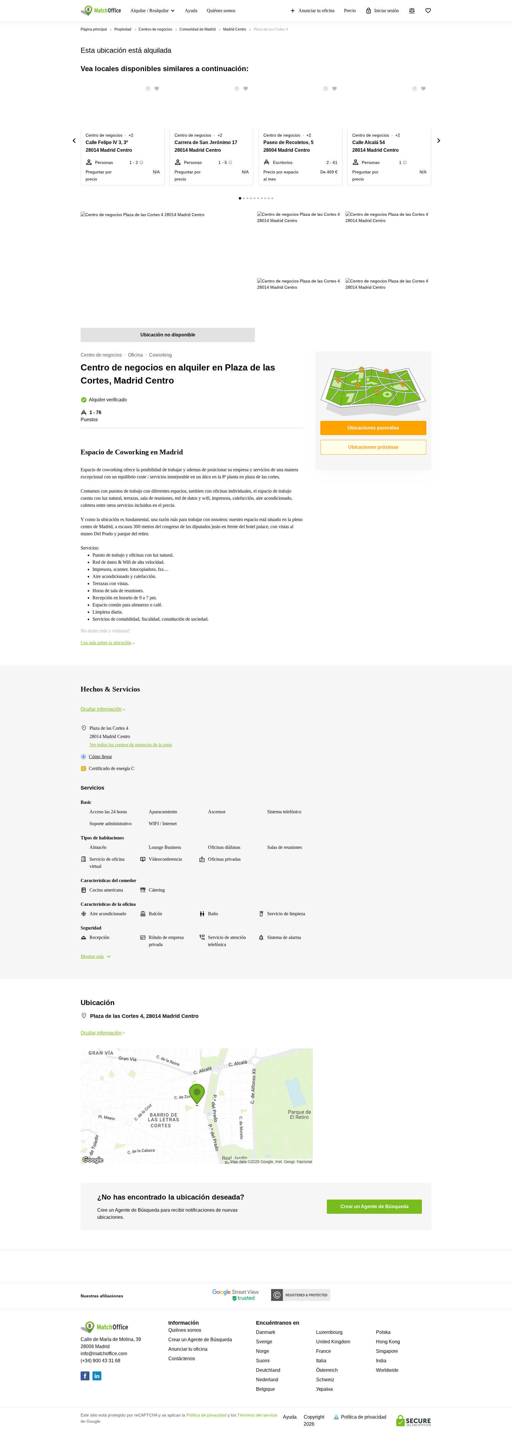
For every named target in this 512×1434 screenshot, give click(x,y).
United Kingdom (333, 1341)
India (381, 1360)
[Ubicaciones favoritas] (428, 10)
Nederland (267, 1379)
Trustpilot (89, 1265)
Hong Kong (388, 1341)
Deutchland (268, 1370)
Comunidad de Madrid (198, 29)
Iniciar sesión (386, 10)
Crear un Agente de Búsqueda (200, 1339)
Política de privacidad (206, 1415)
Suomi (263, 1360)
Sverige (264, 1341)
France (323, 1351)
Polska (383, 1332)
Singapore (387, 1351)
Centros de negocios (155, 29)
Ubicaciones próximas (373, 447)
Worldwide (387, 1370)
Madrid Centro (234, 29)
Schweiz (325, 1379)
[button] (146, 89)
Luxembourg (329, 1332)
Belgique (265, 1389)
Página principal (94, 29)
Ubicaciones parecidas (373, 427)
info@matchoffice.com (104, 1353)
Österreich (327, 1370)
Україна (324, 1389)
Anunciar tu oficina (316, 10)
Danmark (265, 1332)
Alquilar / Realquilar (149, 10)
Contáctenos (181, 1358)
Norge (262, 1351)
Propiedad (122, 29)
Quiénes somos (221, 10)
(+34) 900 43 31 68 (100, 1360)
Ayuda (191, 10)
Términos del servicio (257, 1415)
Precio (350, 10)
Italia (321, 1360)
